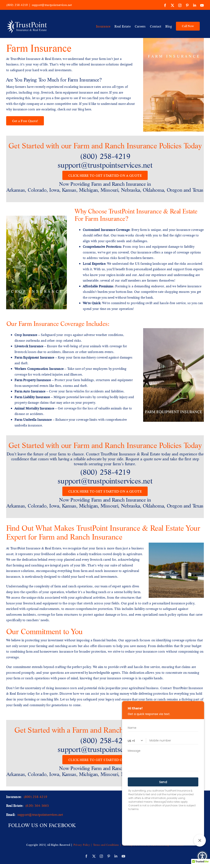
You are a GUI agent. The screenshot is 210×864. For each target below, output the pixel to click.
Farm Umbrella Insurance (33, 419)
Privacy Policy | (83, 844)
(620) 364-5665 (37, 805)
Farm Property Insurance (33, 380)
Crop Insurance (26, 334)
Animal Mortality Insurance (34, 408)
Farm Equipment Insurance (34, 357)
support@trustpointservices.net (52, 5)
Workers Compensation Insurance (39, 368)
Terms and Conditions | (107, 844)
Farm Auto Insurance (30, 391)
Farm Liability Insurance (32, 397)
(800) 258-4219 (17, 5)
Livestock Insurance (29, 346)
